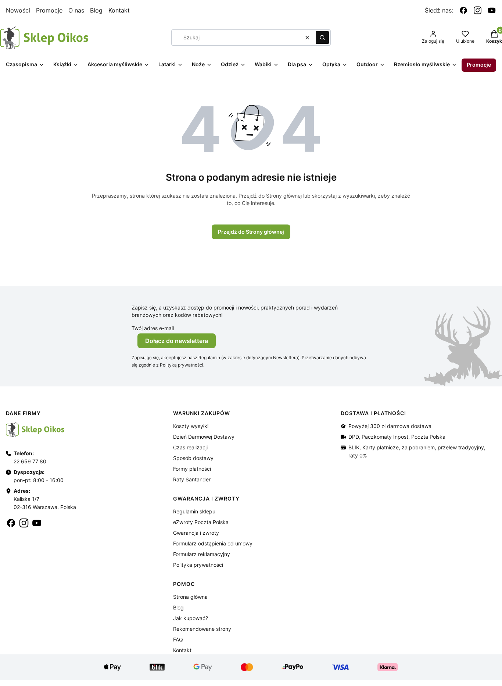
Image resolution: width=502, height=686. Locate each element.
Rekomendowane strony (202, 629)
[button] (322, 37)
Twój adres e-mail (153, 328)
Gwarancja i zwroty (196, 533)
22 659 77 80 (30, 461)
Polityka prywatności (198, 565)
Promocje (49, 10)
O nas (76, 10)
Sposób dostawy (193, 458)
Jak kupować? (190, 618)
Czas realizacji (190, 447)
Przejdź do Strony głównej (251, 232)
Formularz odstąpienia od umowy (212, 543)
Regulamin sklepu (194, 511)
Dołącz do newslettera (176, 340)
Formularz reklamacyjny (201, 554)
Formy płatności (192, 469)
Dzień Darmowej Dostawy (203, 437)
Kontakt (119, 10)
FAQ (178, 639)
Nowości (18, 10)
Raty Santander (192, 479)
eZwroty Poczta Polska (201, 522)
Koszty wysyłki (190, 426)
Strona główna (190, 597)
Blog (96, 10)
